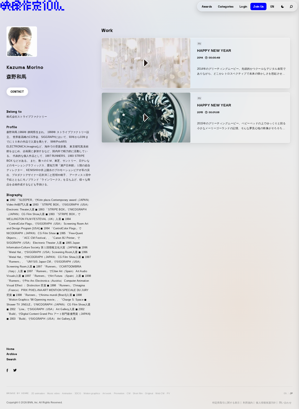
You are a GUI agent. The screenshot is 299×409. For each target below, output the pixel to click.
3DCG (78, 393)
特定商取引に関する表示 (226, 402)
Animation (67, 393)
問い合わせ (285, 402)
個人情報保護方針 (266, 402)
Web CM (159, 393)
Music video (53, 393)
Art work (107, 393)
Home (10, 349)
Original (149, 393)
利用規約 (248, 402)
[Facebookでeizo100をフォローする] (7, 371)
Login (243, 6)
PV (168, 393)
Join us (258, 6)
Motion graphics (92, 393)
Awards (207, 6)
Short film (138, 393)
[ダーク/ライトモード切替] (282, 6)
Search (11, 359)
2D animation (38, 393)
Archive (12, 354)
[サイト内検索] (291, 6)
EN (272, 6)
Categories (226, 6)
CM (128, 393)
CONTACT (17, 91)
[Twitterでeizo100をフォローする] (15, 371)
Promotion (119, 393)
